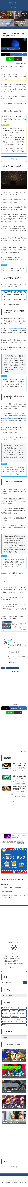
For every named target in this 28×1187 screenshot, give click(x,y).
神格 (4, 667)
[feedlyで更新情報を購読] (14, 662)
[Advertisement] (14, 687)
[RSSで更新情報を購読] (16, 662)
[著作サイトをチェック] (9, 662)
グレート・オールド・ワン (13, 667)
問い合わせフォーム (8, 891)
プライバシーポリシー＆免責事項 (11, 887)
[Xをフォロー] (11, 662)
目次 (12, 159)
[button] (18, 59)
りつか (10, 640)
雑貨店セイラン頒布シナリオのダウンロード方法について (13, 896)
